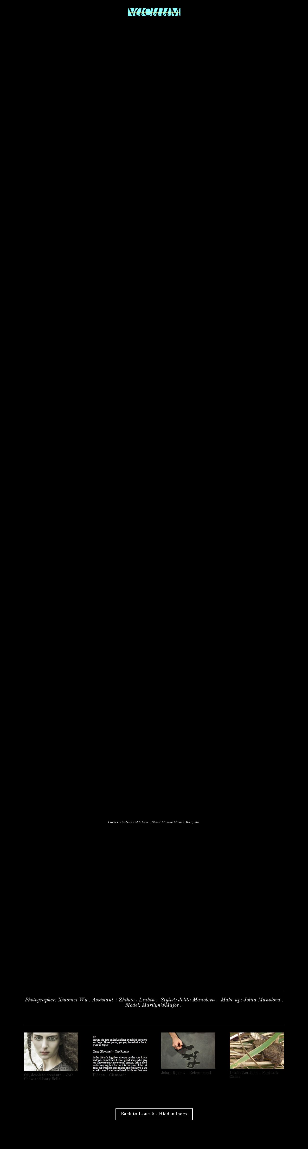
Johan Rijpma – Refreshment (186, 1073)
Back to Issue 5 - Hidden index (154, 1114)
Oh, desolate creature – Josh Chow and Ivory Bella (49, 1077)
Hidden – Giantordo (110, 1075)
